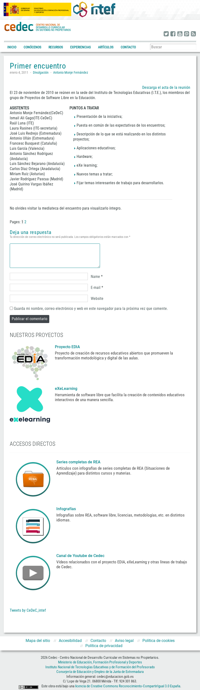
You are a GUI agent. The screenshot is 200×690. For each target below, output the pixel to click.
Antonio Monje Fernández (70, 72)
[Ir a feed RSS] (193, 34)
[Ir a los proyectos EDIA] (30, 361)
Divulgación (41, 72)
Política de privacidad (103, 645)
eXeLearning (66, 388)
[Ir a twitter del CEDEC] (166, 34)
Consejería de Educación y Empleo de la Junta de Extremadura (100, 672)
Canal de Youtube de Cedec (80, 555)
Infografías (66, 509)
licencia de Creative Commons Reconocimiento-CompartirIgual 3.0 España (127, 686)
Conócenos (32, 47)
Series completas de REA (78, 462)
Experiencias (80, 47)
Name (95, 276)
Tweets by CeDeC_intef (28, 610)
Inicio (11, 47)
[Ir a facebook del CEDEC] (173, 34)
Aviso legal (124, 640)
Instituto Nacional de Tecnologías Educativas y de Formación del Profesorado (100, 667)
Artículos (105, 47)
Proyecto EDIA (67, 347)
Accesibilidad (70, 640)
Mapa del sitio (38, 640)
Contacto (128, 47)
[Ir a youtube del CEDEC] (180, 34)
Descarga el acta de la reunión (166, 87)
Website (97, 298)
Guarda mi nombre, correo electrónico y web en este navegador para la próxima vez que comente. (91, 308)
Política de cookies (158, 640)
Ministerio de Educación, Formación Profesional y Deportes (100, 662)
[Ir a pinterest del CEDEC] (187, 34)
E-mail (95, 287)
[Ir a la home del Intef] (94, 9)
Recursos (56, 47)
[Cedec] (38, 26)
